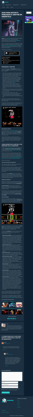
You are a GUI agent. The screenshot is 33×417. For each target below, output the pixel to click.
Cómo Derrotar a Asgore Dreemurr (5, 308)
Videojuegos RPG (15, 4)
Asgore (17, 40)
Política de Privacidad (5, 412)
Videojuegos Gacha (23, 4)
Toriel (13, 173)
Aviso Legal (3, 410)
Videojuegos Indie (8, 4)
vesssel (9, 36)
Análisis (8, 7)
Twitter (18, 400)
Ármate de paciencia (6, 62)
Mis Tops (3, 7)
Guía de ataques (6, 63)
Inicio (3, 4)
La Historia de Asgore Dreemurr (12, 308)
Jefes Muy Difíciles (12, 297)
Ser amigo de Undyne (6, 59)
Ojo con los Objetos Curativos (7, 61)
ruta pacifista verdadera (14, 130)
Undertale (9, 18)
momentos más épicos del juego (14, 158)
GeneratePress (21, 415)
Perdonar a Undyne (5, 58)
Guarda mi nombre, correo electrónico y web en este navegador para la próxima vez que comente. (11, 389)
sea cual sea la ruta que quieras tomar (10, 45)
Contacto (11, 7)
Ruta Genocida (10, 147)
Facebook (18, 407)
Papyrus (14, 82)
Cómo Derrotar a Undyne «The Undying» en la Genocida (11, 60)
